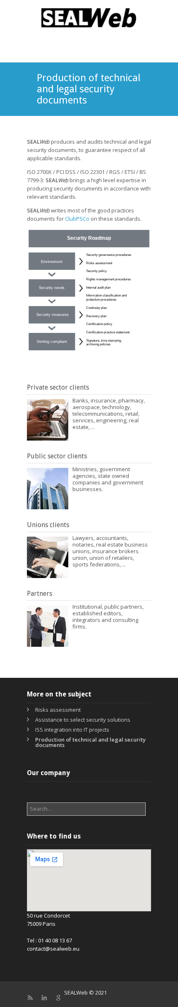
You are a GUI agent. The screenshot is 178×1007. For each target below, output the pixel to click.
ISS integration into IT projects (72, 729)
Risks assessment (58, 709)
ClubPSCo (77, 218)
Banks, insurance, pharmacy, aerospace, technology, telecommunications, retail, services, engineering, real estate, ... (108, 414)
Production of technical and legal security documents (90, 742)
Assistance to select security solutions (82, 719)
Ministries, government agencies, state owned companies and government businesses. (107, 479)
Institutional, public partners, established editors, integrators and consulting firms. (108, 616)
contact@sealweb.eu (53, 948)
